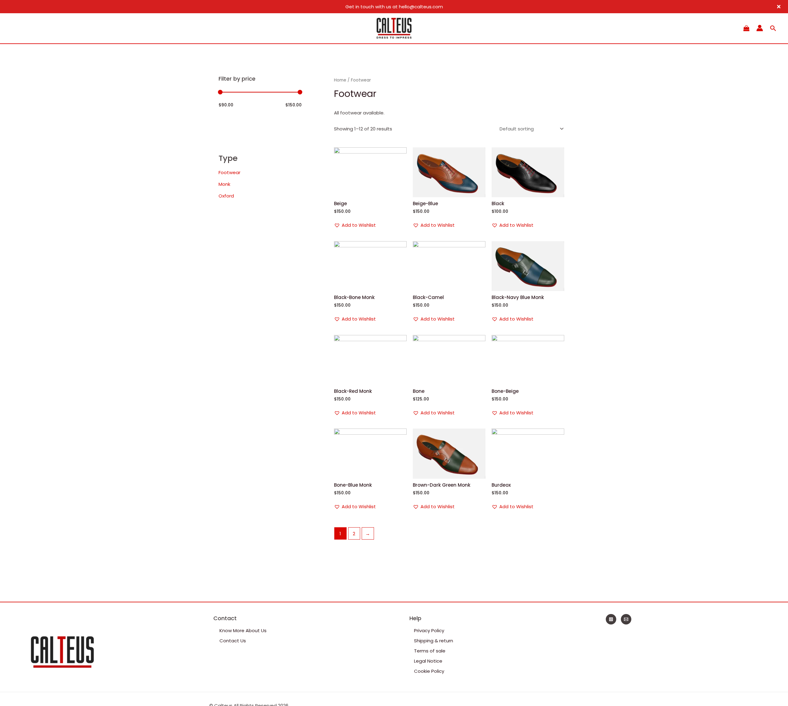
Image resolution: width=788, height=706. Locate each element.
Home (340, 80)
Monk (224, 184)
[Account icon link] (759, 28)
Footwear (229, 172)
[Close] (778, 6)
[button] (355, 225)
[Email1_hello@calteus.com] (626, 619)
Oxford (226, 196)
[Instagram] (611, 619)
